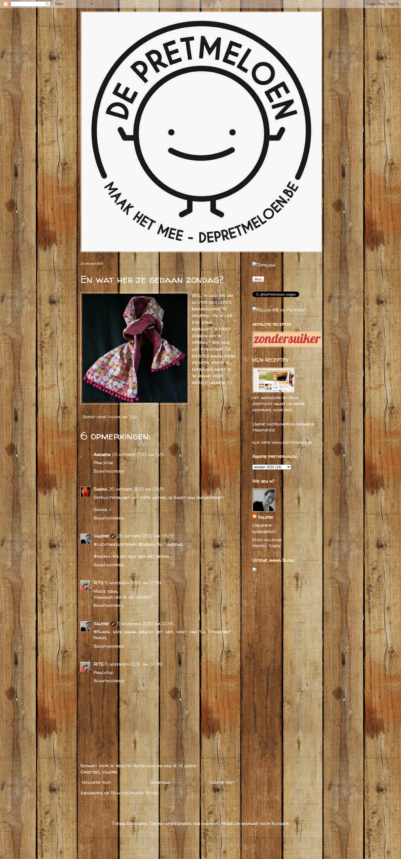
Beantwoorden (109, 471)
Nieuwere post (96, 782)
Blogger (280, 823)
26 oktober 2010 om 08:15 (136, 489)
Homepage (160, 782)
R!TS (98, 583)
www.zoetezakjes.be (292, 442)
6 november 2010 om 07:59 (133, 664)
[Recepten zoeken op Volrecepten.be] (263, 265)
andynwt (210, 823)
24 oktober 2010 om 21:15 (138, 454)
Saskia (100, 489)
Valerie (114, 417)
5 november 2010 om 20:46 (145, 623)
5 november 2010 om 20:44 (133, 583)
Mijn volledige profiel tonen (267, 543)
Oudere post (222, 782)
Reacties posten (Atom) (135, 793)
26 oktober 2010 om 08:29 (145, 536)
